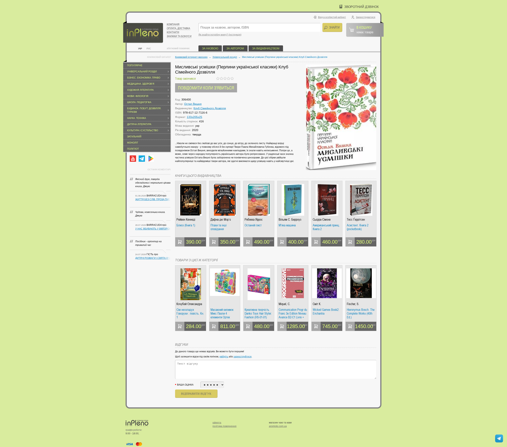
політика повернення (224, 426)
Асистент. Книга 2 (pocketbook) (357, 227)
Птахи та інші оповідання (219, 227)
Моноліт (132, 142)
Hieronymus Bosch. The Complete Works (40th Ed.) (361, 313)
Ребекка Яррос (254, 219)
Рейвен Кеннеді (185, 219)
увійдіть (223, 356)
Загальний (134, 136)
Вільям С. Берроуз (290, 219)
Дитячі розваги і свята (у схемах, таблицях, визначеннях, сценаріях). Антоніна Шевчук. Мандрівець (153, 258)
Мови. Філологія (137, 96)
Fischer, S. (353, 304)
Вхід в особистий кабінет (332, 17)
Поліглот (133, 148)
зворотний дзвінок (361, 7)
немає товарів (364, 29)
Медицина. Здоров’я (140, 83)
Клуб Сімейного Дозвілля (209, 108)
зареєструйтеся (242, 356)
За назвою (210, 48)
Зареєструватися (365, 17)
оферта (217, 422)
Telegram (142, 158)
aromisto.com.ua (278, 426)
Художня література (140, 90)
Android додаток (151, 158)
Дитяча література (139, 124)
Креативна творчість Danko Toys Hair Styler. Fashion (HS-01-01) (258, 313)
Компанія (173, 24)
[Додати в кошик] (179, 241)
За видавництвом (265, 48)
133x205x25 (194, 117)
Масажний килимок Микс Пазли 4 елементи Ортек (222, 313)
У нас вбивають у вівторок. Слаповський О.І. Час (153, 228)
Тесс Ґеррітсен (356, 219)
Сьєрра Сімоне (322, 219)
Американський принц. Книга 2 (326, 227)
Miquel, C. (284, 304)
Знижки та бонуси (179, 36)
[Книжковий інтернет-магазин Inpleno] (143, 32)
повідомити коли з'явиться (206, 88)
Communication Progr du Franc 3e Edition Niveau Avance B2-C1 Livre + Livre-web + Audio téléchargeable (293, 313)
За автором (235, 48)
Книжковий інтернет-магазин (191, 57)
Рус (149, 48)
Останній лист (253, 225)
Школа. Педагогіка (139, 102)
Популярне (134, 65)
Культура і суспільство (142, 130)
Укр (140, 48)
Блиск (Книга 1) (185, 225)
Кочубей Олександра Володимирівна (189, 304)
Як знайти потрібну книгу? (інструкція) (219, 34)
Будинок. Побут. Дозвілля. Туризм (144, 110)
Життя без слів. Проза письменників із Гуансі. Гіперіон (153, 199)
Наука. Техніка (136, 118)
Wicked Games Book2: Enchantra (326, 312)
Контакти (173, 32)
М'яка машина (287, 225)
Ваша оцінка (185, 384)
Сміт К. (317, 304)
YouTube (133, 158)
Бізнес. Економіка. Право (143, 77)
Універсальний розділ (142, 71)
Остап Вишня (193, 103)
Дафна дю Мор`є (221, 219)
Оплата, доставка (178, 28)
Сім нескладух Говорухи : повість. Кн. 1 (190, 313)
